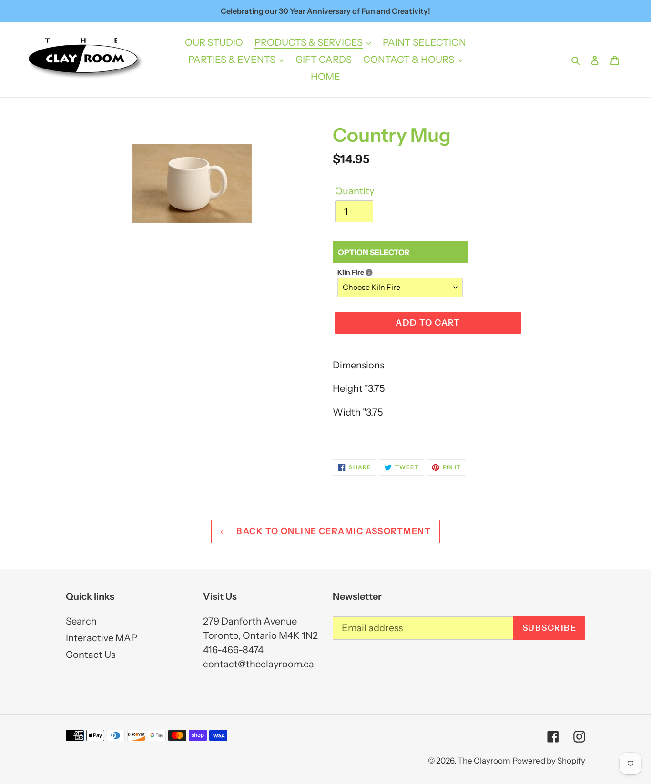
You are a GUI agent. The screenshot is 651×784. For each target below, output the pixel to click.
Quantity (354, 191)
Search (81, 621)
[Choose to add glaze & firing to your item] (369, 272)
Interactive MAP (101, 638)
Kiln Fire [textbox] (368, 272)
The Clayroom (484, 760)
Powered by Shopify (548, 760)
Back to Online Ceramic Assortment (332, 531)
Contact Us (90, 654)
